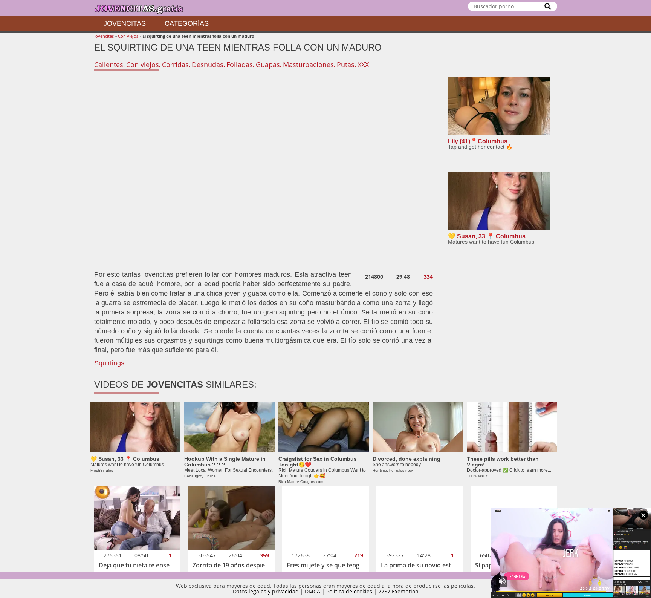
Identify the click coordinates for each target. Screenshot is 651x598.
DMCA (312, 591)
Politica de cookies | (352, 591)
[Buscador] (548, 6)
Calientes (108, 64)
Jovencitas (125, 23)
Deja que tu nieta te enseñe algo (144, 565)
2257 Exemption (398, 591)
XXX (363, 64)
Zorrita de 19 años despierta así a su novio (253, 565)
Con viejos (128, 36)
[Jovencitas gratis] (145, 8)
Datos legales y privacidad (266, 591)
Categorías (187, 23)
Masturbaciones (308, 64)
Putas (346, 64)
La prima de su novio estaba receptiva (435, 565)
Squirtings (109, 363)
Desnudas (207, 64)
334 (428, 277)
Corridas (175, 64)
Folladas (239, 64)
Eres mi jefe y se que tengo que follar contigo (351, 565)
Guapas (268, 64)
